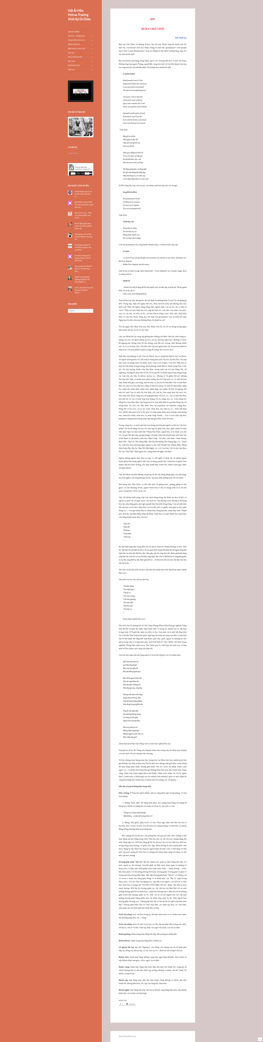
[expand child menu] (91, 36)
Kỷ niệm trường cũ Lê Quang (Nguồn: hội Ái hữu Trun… (83, 258)
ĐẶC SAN (71, 61)
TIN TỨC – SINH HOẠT (76, 36)
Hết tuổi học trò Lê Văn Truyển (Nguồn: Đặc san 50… (83, 236)
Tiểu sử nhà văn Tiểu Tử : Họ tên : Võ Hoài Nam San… (83, 268)
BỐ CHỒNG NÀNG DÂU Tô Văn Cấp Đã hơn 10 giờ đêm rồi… (84, 204)
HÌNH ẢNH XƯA (74, 44)
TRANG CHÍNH (73, 32)
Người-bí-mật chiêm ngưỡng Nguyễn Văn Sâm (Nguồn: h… (82, 279)
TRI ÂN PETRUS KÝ (75, 57)
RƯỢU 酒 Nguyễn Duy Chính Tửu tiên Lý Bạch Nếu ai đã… (83, 226)
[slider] (89, 173)
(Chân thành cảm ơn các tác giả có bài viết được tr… (83, 194)
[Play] (73, 173)
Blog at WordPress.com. (127, 1036)
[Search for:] (80, 311)
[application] (80, 173)
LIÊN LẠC (71, 70)
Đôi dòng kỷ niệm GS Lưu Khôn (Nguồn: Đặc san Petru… (83, 247)
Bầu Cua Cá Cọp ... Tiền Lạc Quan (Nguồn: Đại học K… (83, 215)
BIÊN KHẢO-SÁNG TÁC (76, 49)
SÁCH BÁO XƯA (74, 65)
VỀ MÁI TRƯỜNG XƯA (76, 40)
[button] (76, 94)
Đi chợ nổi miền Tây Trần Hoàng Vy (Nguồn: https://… (84, 290)
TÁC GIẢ (71, 53)
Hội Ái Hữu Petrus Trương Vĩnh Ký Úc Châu (79, 15)
